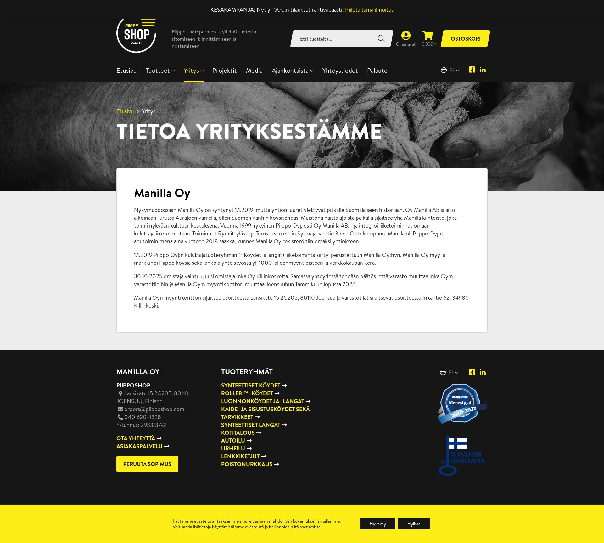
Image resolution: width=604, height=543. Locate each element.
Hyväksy (378, 524)
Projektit (224, 70)
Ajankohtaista (290, 70)
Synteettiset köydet (250, 385)
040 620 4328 (142, 417)
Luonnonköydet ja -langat (262, 401)
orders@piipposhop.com (154, 409)
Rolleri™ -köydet (247, 393)
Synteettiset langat (250, 425)
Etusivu (126, 70)
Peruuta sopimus (147, 463)
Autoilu (233, 440)
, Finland (152, 397)
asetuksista (310, 526)
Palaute (377, 70)
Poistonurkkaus (246, 464)
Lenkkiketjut (240, 456)
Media (254, 70)
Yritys (191, 70)
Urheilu (233, 448)
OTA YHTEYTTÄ (135, 438)
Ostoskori (466, 38)
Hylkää (414, 524)
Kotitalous (238, 433)
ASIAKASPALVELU (139, 446)
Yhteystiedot (340, 70)
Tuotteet (158, 70)
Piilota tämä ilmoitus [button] (369, 10)
